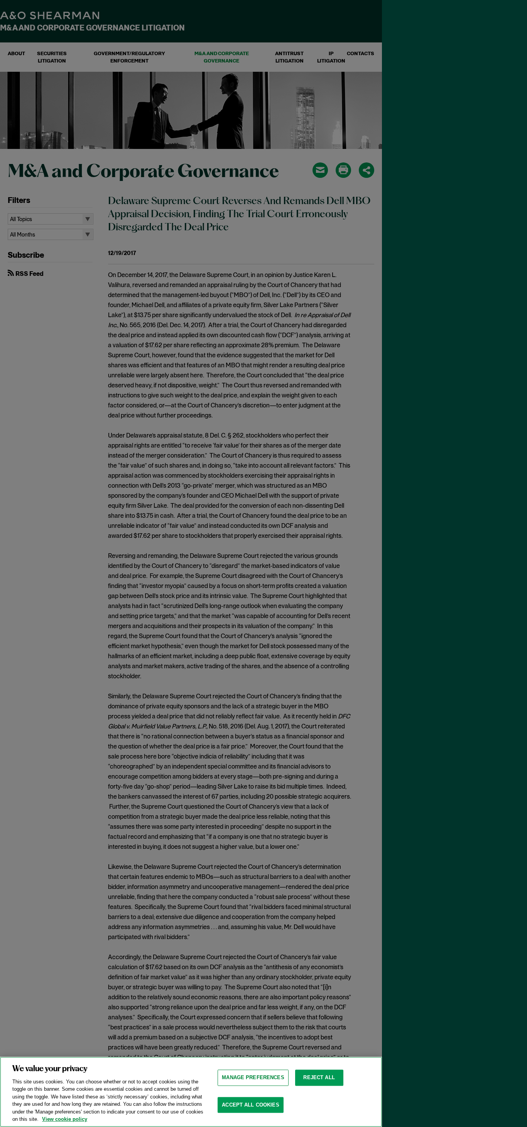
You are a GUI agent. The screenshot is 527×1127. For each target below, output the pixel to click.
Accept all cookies (250, 1105)
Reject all (318, 1077)
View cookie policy (64, 1119)
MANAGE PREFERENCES (253, 1077)
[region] (191, 1092)
